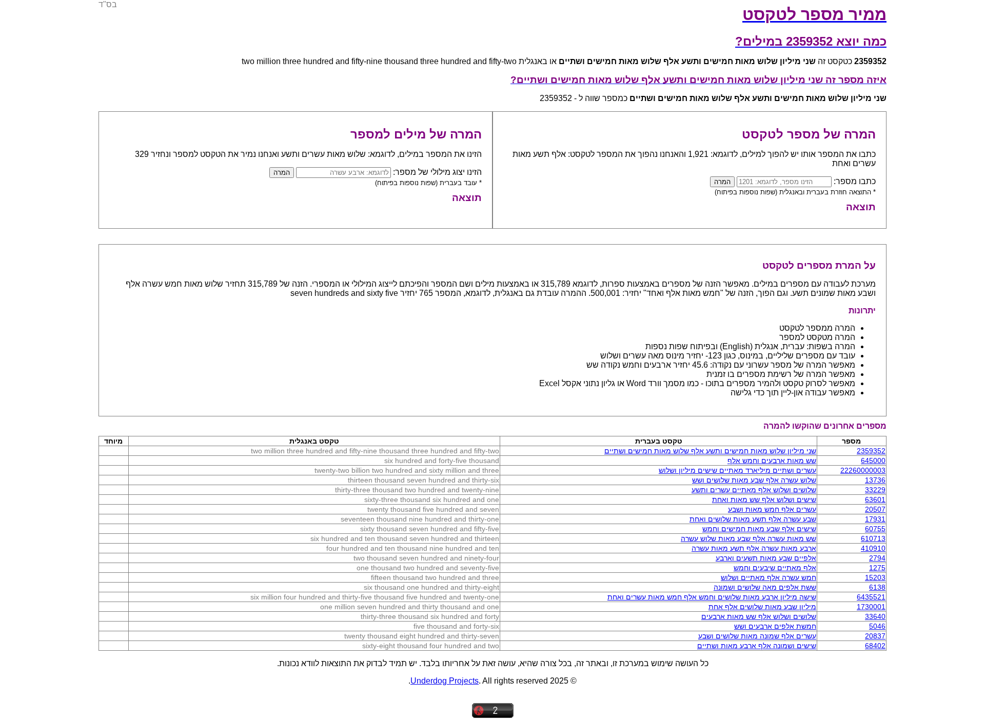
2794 (877, 558)
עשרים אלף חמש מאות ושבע (772, 509)
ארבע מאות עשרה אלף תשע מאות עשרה (754, 548)
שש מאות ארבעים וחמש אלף (771, 460)
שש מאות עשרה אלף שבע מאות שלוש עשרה (748, 538)
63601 (875, 499)
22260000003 (862, 470)
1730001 (871, 607)
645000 (873, 460)
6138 (877, 587)
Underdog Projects (444, 680)
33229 (875, 490)
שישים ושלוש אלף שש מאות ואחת (764, 499)
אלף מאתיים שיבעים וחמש (775, 568)
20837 (875, 636)
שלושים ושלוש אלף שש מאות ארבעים (758, 616)
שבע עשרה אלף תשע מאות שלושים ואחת (753, 519)
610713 (873, 538)
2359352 (871, 451)
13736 (875, 480)
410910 (873, 548)
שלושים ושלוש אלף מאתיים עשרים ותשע (754, 490)
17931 (875, 519)
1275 (877, 568)
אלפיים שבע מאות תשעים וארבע (766, 558)
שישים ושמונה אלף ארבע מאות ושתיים (756, 646)
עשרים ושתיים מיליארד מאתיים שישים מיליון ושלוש (737, 470)
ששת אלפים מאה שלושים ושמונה (765, 587)
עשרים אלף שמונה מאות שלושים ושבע (757, 636)
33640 (875, 616)
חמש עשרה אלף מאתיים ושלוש (768, 577)
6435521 (871, 597)
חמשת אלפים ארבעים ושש (775, 626)
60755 (875, 529)
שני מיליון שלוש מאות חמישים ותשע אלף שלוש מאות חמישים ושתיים (710, 451)
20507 (875, 509)
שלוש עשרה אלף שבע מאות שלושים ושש (754, 480)
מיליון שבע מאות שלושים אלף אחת (762, 607)
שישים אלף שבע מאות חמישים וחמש (759, 529)
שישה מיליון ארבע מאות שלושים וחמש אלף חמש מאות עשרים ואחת (711, 597)
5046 (877, 626)
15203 (875, 577)
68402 (875, 646)
